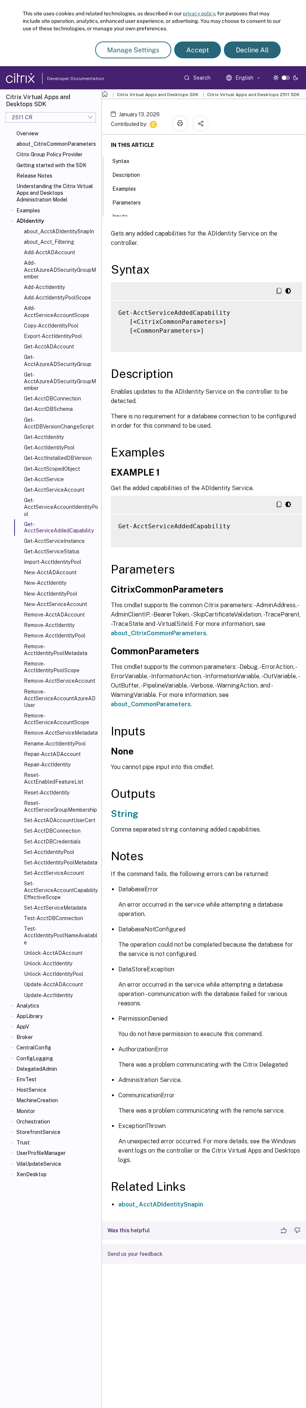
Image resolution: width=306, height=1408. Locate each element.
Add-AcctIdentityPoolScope (57, 298)
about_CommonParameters (151, 704)
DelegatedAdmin (36, 1069)
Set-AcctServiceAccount (54, 873)
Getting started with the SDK (51, 165)
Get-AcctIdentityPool (49, 448)
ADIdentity (30, 221)
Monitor (25, 1111)
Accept (197, 50)
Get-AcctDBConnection (52, 399)
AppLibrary (29, 1016)
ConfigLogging (34, 1058)
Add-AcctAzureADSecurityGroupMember (60, 269)
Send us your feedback (135, 1254)
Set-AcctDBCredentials (52, 842)
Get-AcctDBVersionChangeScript (59, 423)
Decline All (252, 50)
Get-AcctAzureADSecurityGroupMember (60, 381)
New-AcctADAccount (50, 572)
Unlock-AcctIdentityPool (53, 974)
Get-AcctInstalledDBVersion (58, 458)
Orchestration (33, 1122)
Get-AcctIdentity (44, 437)
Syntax (120, 161)
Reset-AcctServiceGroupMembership (60, 806)
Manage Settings (133, 50)
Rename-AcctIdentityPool (55, 744)
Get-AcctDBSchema (48, 409)
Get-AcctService (44, 479)
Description (126, 175)
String (124, 813)
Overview (27, 133)
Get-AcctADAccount (49, 347)
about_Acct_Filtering (49, 242)
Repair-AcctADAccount (52, 754)
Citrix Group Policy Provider (49, 154)
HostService (31, 1090)
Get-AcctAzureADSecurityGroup (57, 360)
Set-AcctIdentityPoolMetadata (60, 863)
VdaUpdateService (38, 1164)
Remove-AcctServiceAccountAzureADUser (60, 698)
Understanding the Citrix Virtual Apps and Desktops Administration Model (54, 193)
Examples (28, 210)
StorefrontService (38, 1132)
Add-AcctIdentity (44, 287)
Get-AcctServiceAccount (54, 490)
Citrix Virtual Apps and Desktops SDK (158, 94)
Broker (24, 1037)
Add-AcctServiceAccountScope (56, 311)
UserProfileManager (41, 1153)
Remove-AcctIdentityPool (54, 636)
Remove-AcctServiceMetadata (61, 733)
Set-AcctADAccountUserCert (59, 820)
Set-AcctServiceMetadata (55, 908)
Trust (23, 1143)
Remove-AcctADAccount (54, 615)
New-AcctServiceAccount (55, 604)
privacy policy (199, 13)
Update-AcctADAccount (53, 984)
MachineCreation (37, 1100)
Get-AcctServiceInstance (54, 541)
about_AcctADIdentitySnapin (160, 1204)
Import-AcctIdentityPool (52, 562)
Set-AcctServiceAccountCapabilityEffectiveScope (61, 890)
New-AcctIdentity (45, 583)
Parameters (126, 203)
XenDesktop (31, 1174)
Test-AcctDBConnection (53, 918)
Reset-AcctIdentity (46, 793)
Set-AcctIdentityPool (49, 852)
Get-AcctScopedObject (52, 469)
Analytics (27, 1006)
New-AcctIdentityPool (50, 594)
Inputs (120, 216)
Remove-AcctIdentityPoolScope (51, 667)
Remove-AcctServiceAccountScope (56, 719)
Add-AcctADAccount (49, 252)
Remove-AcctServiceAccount (59, 681)
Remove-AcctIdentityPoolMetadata (55, 649)
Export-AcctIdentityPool (53, 336)
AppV (22, 1027)
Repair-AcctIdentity (47, 765)
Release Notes (34, 176)
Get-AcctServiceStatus (51, 551)
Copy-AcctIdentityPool (51, 326)
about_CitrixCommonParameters (56, 144)
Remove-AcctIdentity (49, 625)
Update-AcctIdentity (48, 995)
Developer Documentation (64, 78)
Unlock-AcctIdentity (48, 963)
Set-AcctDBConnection (52, 831)
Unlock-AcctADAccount (53, 953)
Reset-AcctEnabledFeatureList (53, 778)
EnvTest (26, 1079)
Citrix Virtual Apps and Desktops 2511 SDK (253, 94)
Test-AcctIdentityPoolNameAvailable (60, 935)
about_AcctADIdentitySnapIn (59, 231)
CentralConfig (33, 1048)
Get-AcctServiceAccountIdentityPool (61, 507)
